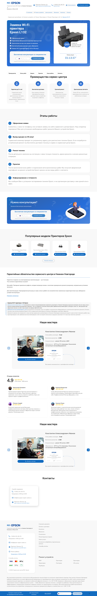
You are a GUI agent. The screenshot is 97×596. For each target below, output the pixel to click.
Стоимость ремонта (44, 524)
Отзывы (69, 12)
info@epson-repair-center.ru (18, 542)
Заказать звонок (84, 5)
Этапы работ (23, 73)
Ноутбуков (42, 565)
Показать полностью (12, 295)
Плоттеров (59, 563)
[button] (88, 348)
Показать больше (48, 260)
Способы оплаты (43, 546)
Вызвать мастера (31, 359)
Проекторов (42, 563)
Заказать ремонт (20, 254)
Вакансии (56, 12)
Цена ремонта (48, 12)
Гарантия (40, 73)
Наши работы (50, 73)
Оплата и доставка (44, 526)
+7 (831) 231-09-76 (58, 4)
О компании (29, 12)
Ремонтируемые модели (45, 537)
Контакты (62, 12)
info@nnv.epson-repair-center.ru (22, 497)
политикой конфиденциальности (40, 61)
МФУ (40, 560)
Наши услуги (42, 539)
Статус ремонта (71, 5)
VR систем (76, 563)
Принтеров (59, 560)
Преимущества (12, 73)
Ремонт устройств (39, 12)
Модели (32, 73)
